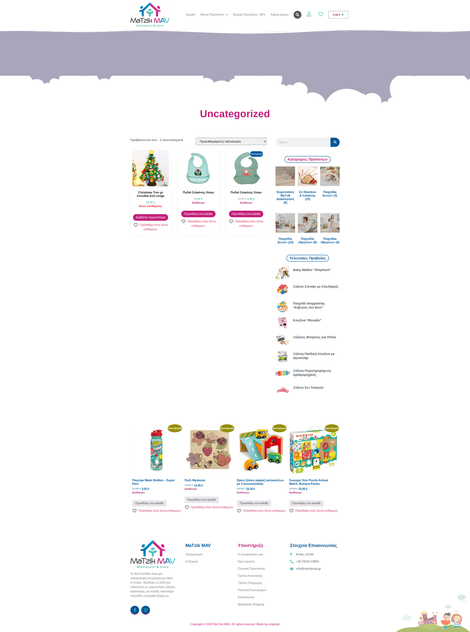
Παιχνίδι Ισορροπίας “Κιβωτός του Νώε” (309, 305)
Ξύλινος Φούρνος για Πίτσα (314, 337)
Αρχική (190, 14)
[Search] (335, 142)
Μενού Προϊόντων (212, 14)
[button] (297, 15)
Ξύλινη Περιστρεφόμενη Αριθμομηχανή (312, 373)
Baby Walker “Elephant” (312, 270)
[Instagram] (145, 610)
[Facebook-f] (134, 610)
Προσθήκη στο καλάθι (198, 213)
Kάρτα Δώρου (280, 14)
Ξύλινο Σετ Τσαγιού (308, 387)
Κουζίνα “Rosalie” (307, 320)
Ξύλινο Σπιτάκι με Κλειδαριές (316, 286)
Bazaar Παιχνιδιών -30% (249, 14)
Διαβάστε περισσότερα (150, 217)
